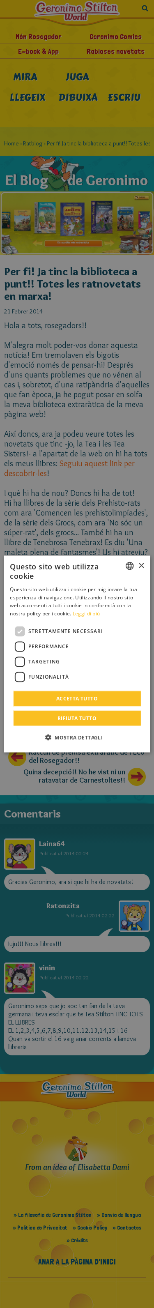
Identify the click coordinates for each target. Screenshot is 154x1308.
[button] (77, 737)
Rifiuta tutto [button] (77, 717)
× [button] (141, 565)
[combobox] (130, 566)
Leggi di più (86, 613)
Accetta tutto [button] (77, 698)
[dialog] (77, 654)
